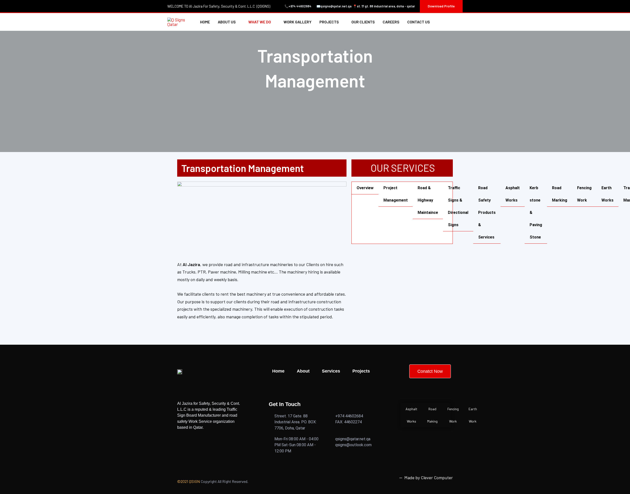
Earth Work (473, 415)
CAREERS (391, 21)
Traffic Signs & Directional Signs (458, 206)
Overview (365, 188)
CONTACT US (418, 21)
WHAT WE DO (259, 21)
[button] (441, 6)
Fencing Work (584, 194)
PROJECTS (329, 21)
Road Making (432, 415)
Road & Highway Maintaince (428, 200)
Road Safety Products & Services (487, 212)
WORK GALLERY (298, 21)
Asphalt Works (512, 194)
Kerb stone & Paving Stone (536, 212)
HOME (205, 21)
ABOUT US (227, 21)
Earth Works (607, 194)
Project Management (395, 194)
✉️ (318, 6)
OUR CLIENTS (363, 21)
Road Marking (559, 194)
